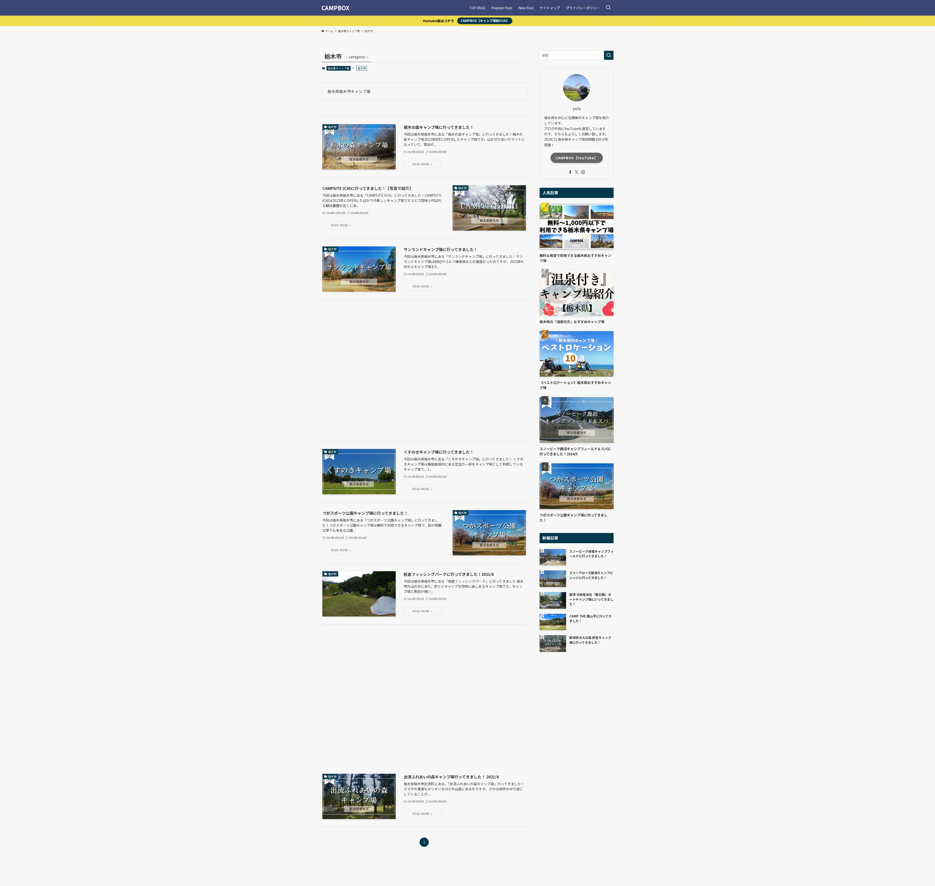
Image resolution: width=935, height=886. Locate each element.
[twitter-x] (576, 172)
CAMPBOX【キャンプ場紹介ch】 (485, 20)
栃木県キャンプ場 (338, 68)
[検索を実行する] (609, 55)
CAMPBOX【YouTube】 (577, 157)
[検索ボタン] (608, 8)
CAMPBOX (335, 8)
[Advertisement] (424, 370)
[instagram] (582, 172)
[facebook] (570, 172)
